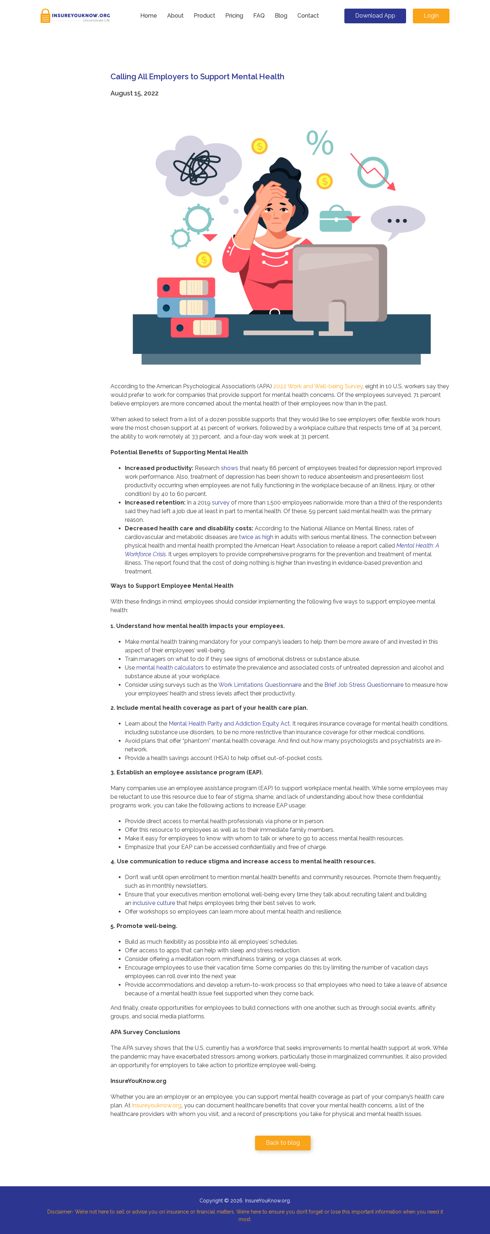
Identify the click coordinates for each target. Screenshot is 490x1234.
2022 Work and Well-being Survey (318, 386)
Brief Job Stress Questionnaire (364, 684)
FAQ (259, 15)
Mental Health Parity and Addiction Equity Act (229, 723)
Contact (308, 15)
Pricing (234, 15)
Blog (281, 15)
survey (221, 502)
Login (431, 15)
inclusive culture (154, 903)
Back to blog (283, 1142)
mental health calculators (170, 667)
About (175, 15)
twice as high (256, 537)
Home (148, 15)
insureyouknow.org (157, 1105)
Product (204, 15)
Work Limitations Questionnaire (259, 684)
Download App (375, 15)
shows (229, 468)
